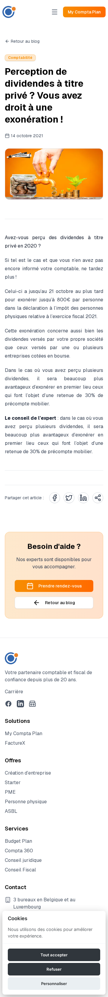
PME (10, 792)
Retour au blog (25, 41)
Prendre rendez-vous (60, 586)
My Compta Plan (84, 12)
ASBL (11, 811)
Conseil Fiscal (20, 870)
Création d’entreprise (28, 773)
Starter (13, 782)
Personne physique (26, 801)
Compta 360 (19, 851)
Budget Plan (18, 841)
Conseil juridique (23, 860)
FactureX (15, 743)
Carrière (14, 691)
